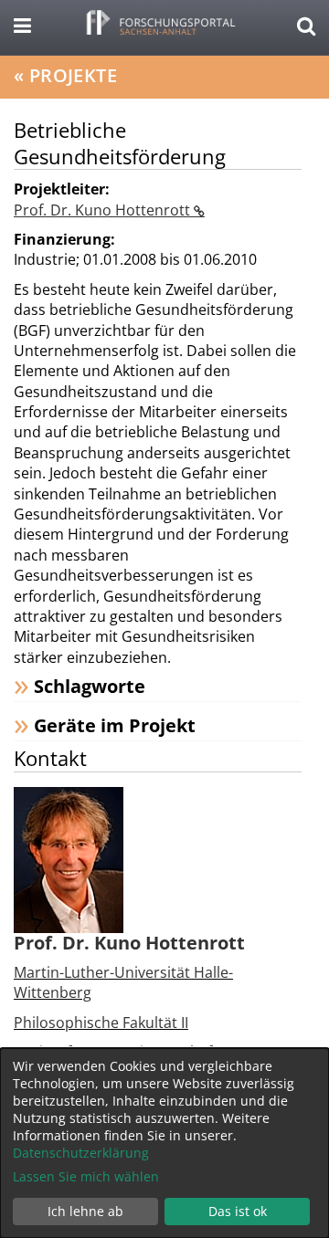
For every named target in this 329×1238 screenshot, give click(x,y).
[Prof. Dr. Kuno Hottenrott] (68, 858)
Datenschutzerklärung (81, 1152)
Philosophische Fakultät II (101, 1022)
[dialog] (164, 1143)
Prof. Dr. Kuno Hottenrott (104, 210)
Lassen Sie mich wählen (86, 1176)
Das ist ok (237, 1211)
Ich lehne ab (85, 1211)
